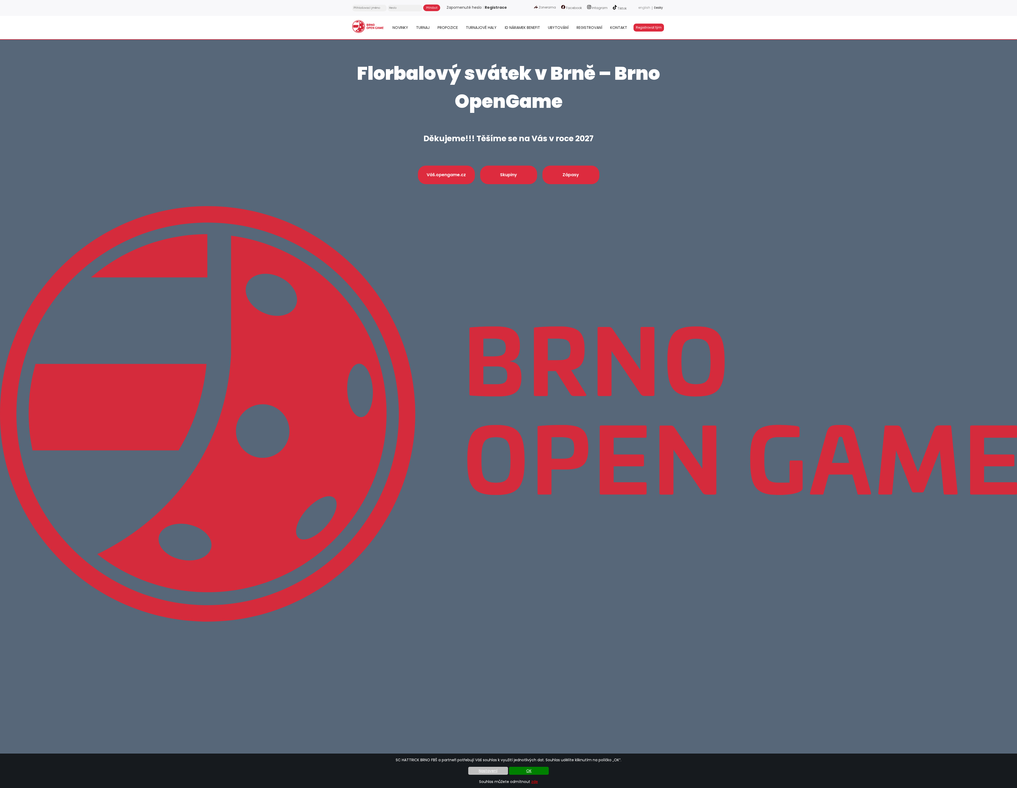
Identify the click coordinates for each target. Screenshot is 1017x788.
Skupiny (508, 175)
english (644, 7)
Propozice (448, 27)
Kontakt (618, 27)
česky (658, 7)
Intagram (599, 8)
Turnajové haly (481, 27)
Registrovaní (589, 27)
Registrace (496, 7)
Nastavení (488, 770)
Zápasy (571, 175)
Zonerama (547, 7)
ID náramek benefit (522, 27)
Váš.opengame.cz (446, 175)
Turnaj (423, 27)
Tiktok (622, 8)
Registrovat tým (649, 27)
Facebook (573, 8)
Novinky (400, 27)
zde (534, 781)
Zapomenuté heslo (464, 7)
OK (529, 770)
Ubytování (558, 27)
